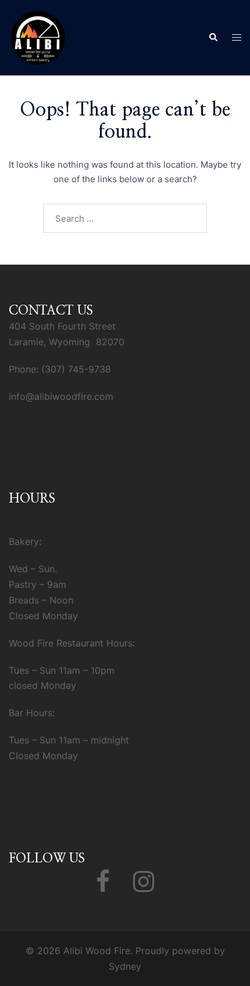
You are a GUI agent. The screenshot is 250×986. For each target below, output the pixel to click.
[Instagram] (143, 887)
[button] (212, 37)
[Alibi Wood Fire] (38, 36)
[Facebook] (103, 887)
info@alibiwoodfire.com (61, 396)
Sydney (125, 966)
